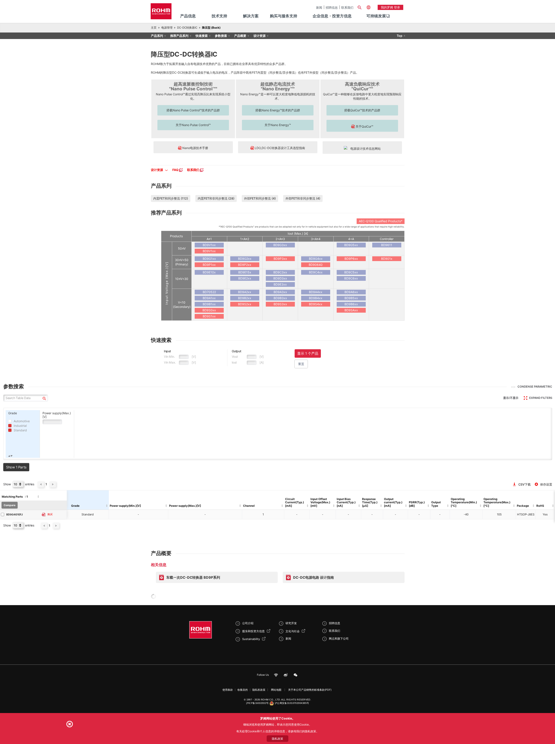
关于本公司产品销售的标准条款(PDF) (309, 689)
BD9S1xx (209, 316)
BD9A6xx (351, 292)
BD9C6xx (351, 278)
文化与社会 (293, 631)
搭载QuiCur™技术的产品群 (362, 110)
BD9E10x (209, 272)
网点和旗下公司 (339, 638)
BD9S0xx (209, 310)
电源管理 (167, 27)
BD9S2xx (244, 304)
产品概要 (240, 35)
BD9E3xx (280, 284)
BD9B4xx (315, 298)
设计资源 (259, 35)
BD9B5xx (351, 298)
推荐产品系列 (179, 35)
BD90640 (316, 264)
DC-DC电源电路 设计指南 (313, 577)
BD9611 (386, 245)
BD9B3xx (280, 298)
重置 (301, 364)
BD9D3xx (280, 278)
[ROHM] (161, 12)
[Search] (359, 6)
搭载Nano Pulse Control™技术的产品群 (193, 110)
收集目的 (242, 689)
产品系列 (157, 35)
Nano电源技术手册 (194, 148)
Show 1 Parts (16, 467)
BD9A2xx (244, 292)
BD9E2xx (244, 278)
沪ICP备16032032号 (257, 703)
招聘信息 (332, 7)
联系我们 (347, 7)
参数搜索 (221, 35)
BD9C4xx (316, 272)
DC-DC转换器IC (187, 27)
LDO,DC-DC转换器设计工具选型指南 (279, 148)
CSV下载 (524, 484)
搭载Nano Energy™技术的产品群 (277, 110)
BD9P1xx (209, 264)
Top (399, 35)
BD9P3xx (280, 258)
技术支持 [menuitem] (219, 16)
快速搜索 (202, 35)
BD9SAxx (351, 310)
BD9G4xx (316, 258)
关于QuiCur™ (364, 126)
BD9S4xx (315, 304)
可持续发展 (376, 16)
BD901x (386, 258)
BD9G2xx (244, 258)
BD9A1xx (209, 298)
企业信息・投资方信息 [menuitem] (332, 16)
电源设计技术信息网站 (364, 148)
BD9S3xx (280, 304)
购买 (50, 514)
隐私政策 (277, 738)
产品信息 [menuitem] (188, 16)
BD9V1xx (209, 245)
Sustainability (251, 639)
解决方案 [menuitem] (251, 16)
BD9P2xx (244, 264)
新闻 (319, 7)
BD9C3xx (280, 272)
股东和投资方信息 (253, 631)
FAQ (175, 170)
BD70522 (209, 292)
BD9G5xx (351, 245)
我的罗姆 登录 (390, 7)
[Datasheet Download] (44, 515)
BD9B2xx (244, 298)
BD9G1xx (209, 258)
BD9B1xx (209, 304)
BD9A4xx (315, 292)
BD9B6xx (351, 304)
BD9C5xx (351, 272)
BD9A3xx (280, 292)
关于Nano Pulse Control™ (193, 125)
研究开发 (291, 623)
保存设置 (546, 484)
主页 (154, 27)
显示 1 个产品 (307, 353)
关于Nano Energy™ (277, 125)
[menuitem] (376, 16)
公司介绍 (247, 623)
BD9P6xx (351, 258)
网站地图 (276, 689)
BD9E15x (244, 272)
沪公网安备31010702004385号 (292, 703)
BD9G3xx (280, 245)
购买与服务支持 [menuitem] (283, 16)
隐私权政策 (258, 689)
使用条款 (227, 689)
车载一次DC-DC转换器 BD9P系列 (193, 577)
